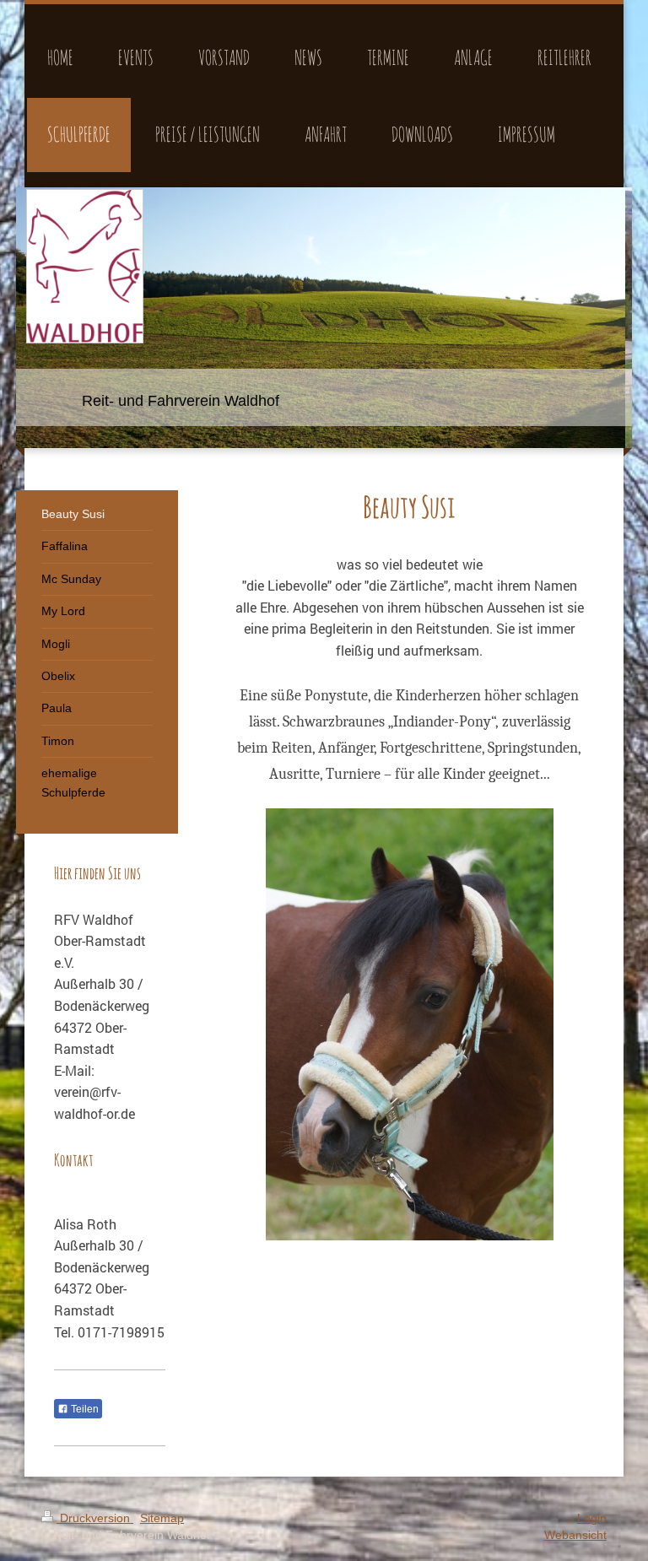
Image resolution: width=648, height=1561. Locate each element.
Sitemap (162, 1518)
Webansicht (575, 1535)
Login (592, 1518)
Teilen (83, 1409)
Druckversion (95, 1518)
